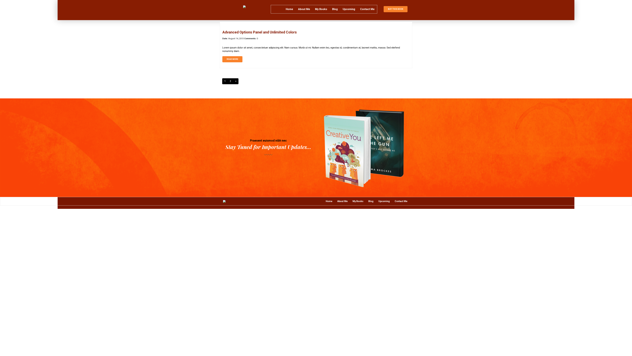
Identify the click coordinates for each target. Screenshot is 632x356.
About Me (304, 9)
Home (289, 9)
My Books (321, 9)
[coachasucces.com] (244, 6)
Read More (232, 59)
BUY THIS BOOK (395, 9)
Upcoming (349, 9)
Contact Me (367, 9)
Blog (335, 9)
